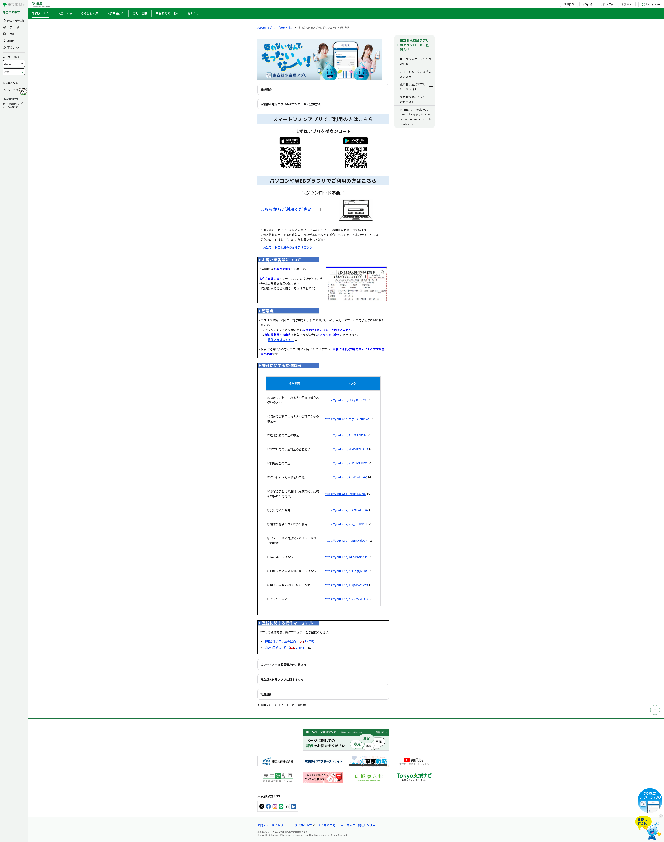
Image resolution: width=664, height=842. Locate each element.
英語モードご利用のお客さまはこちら (287, 247)
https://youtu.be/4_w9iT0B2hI (346, 435)
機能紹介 (266, 89)
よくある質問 (326, 825)
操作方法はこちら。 (281, 339)
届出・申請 (607, 4)
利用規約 (266, 694)
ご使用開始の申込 (286, 647)
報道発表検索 (10, 83)
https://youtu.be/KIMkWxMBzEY (347, 599)
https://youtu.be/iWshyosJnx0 (345, 494)
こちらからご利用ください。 (288, 209)
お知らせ (626, 4)
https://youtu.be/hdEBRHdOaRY (347, 540)
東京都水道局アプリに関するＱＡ (282, 679)
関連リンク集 (366, 825)
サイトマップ (346, 825)
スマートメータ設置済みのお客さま (283, 664)
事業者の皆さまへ (167, 13)
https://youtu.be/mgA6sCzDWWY (347, 419)
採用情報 (588, 4)
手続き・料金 (40, 13)
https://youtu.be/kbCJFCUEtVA (346, 463)
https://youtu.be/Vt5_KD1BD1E (346, 524)
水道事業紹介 (115, 13)
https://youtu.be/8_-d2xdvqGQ (346, 477)
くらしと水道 (89, 13)
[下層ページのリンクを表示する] (431, 87)
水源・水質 (65, 13)
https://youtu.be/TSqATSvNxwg (346, 585)
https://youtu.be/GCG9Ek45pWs (346, 510)
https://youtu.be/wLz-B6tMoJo (346, 557)
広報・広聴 (140, 13)
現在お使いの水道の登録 (290, 641)
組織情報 (569, 4)
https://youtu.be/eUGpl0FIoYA (346, 400)
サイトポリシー (282, 825)
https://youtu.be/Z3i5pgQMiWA (346, 571)
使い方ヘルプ (303, 825)
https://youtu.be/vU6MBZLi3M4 (346, 449)
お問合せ (193, 13)
